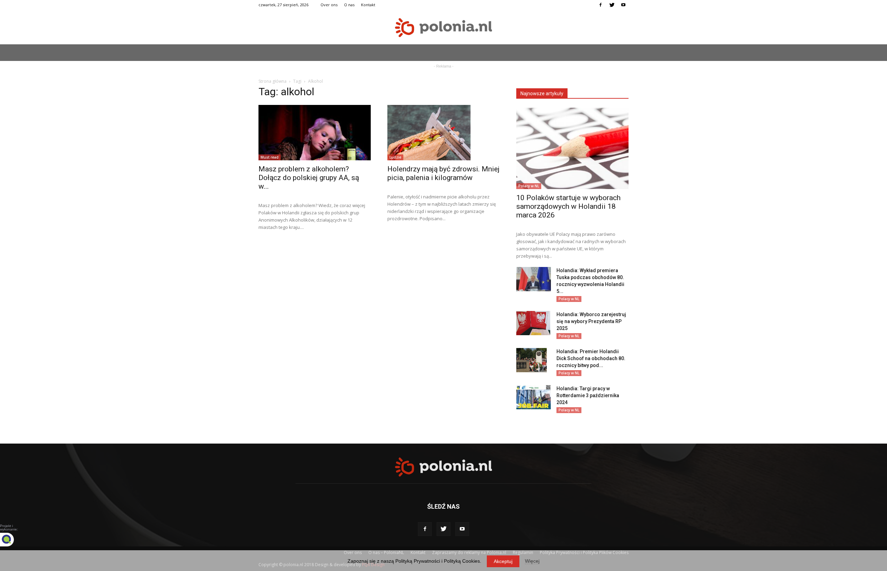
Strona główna (272, 81)
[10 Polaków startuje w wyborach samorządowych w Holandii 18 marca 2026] (572, 148)
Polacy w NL (528, 186)
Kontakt (368, 4)
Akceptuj (503, 561)
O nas (349, 4)
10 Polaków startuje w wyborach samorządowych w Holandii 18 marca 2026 (568, 206)
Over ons (328, 4)
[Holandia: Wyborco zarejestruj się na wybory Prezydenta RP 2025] (533, 323)
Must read (270, 157)
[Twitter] (612, 5)
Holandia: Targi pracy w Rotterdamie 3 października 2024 (587, 395)
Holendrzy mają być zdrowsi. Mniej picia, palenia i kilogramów (443, 173)
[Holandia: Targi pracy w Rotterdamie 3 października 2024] (533, 397)
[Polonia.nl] (443, 27)
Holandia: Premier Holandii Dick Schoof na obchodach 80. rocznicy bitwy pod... (590, 358)
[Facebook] (600, 5)
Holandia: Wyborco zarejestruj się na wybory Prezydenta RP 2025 (591, 321)
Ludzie (395, 157)
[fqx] (12, 539)
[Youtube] (623, 5)
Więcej (532, 561)
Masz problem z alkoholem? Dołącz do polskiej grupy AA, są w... (308, 177)
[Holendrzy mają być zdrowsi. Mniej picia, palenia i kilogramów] (443, 132)
